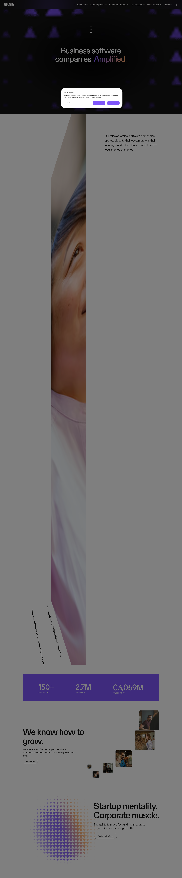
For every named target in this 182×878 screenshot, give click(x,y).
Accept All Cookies (113, 103)
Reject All (99, 103)
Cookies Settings (67, 102)
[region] (91, 98)
